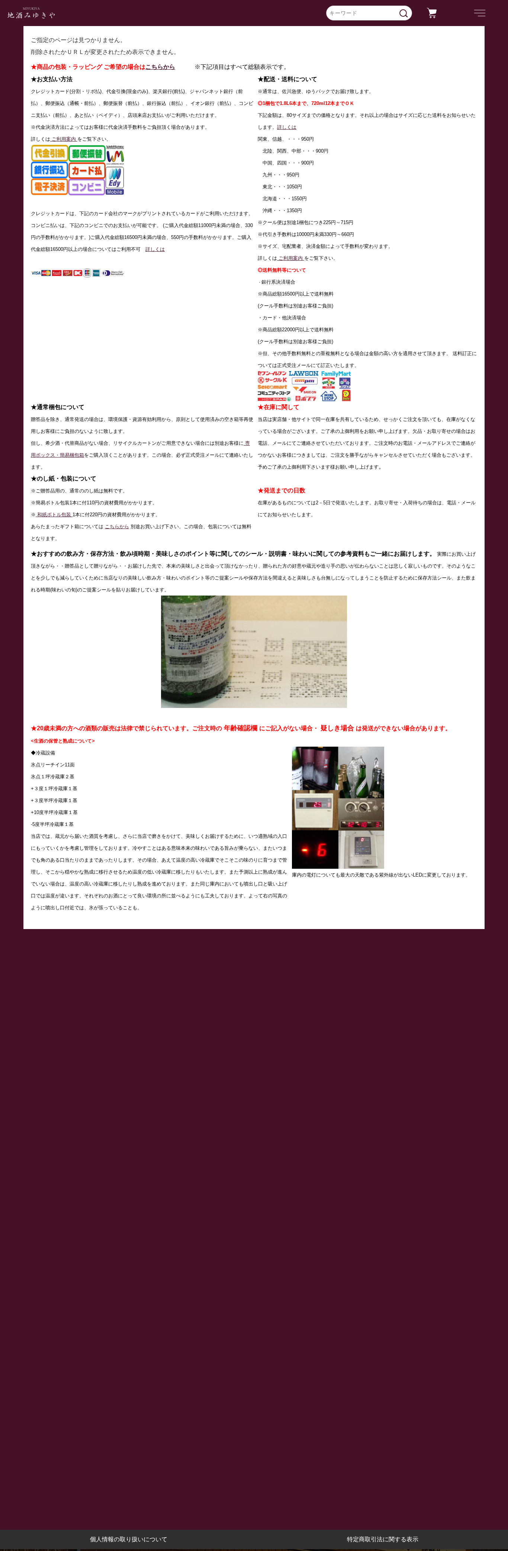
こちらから (160, 67)
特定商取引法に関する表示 (382, 1539)
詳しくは (155, 249)
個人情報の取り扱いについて (128, 1539)
